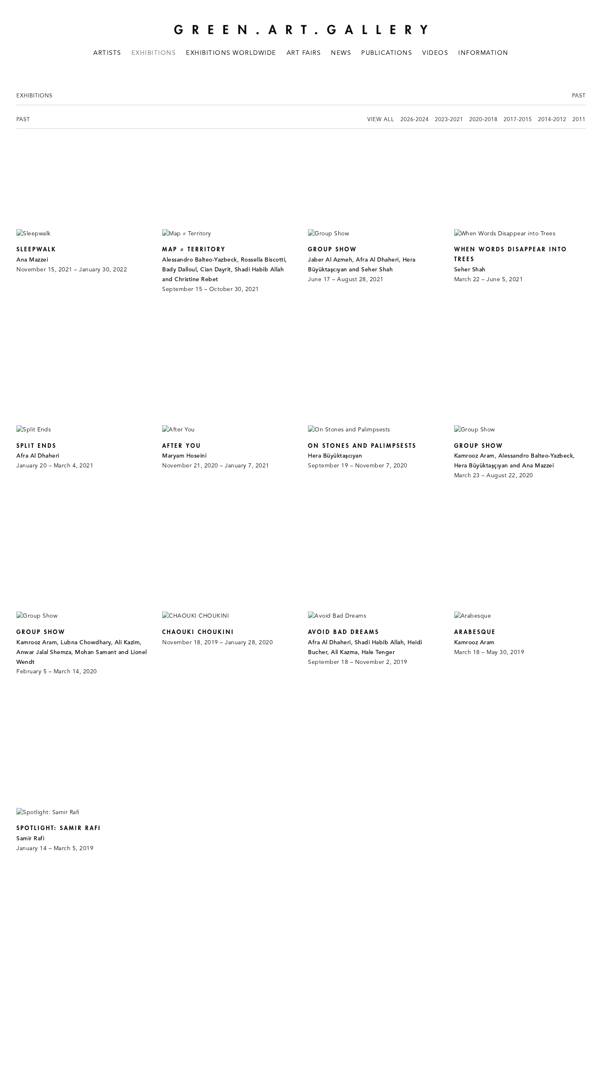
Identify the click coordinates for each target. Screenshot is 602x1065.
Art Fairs (304, 53)
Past (579, 96)
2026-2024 (415, 120)
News (341, 53)
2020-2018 (483, 120)
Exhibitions (153, 53)
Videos (435, 53)
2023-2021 (449, 120)
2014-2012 (552, 120)
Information (483, 53)
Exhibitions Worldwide (231, 53)
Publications (386, 53)
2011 (579, 120)
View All (380, 120)
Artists (107, 53)
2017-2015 (518, 120)
